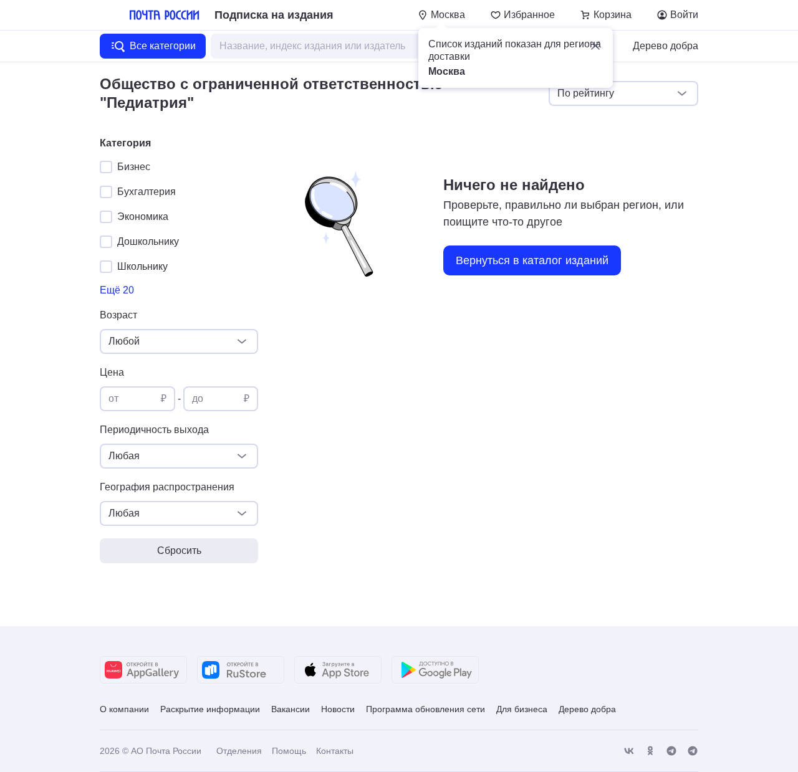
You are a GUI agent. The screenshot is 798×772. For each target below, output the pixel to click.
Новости (338, 709)
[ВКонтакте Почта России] (629, 751)
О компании (124, 709)
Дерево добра (665, 46)
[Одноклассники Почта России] (650, 751)
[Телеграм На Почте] (671, 751)
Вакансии (290, 709)
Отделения (239, 751)
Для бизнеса (521, 709)
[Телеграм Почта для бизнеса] (692, 751)
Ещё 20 (117, 290)
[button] (595, 45)
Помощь (289, 751)
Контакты (334, 751)
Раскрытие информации (210, 709)
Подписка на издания (274, 15)
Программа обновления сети (425, 709)
